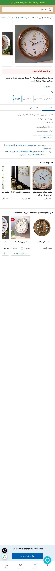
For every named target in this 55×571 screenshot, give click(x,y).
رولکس (47, 86)
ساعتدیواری (36, 151)
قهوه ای (17, 98)
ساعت (34, 17)
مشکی (37, 98)
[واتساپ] (4, 556)
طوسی (26, 98)
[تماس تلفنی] (4, 550)
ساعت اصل (8, 151)
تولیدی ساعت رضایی (46, 17)
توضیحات (48, 107)
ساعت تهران (40, 154)
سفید (47, 98)
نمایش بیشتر (47, 137)
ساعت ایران (32, 154)
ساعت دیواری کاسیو (25, 151)
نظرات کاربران (34, 107)
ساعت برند (15, 151)
